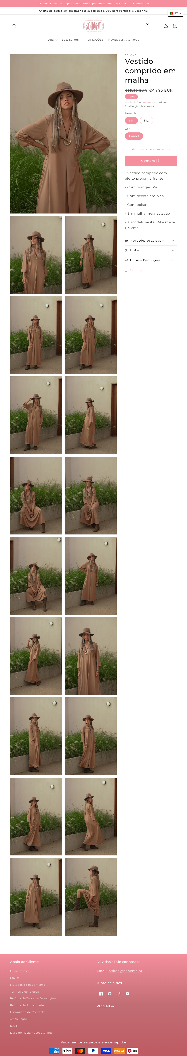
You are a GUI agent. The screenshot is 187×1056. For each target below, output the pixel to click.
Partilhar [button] (135, 270)
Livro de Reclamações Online (31, 1032)
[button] (14, 25)
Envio (146, 102)
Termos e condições (24, 991)
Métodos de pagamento (27, 984)
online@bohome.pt (125, 971)
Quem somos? (20, 971)
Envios (15, 977)
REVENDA (106, 1006)
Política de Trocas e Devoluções (33, 998)
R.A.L (14, 1026)
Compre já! (151, 160)
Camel (134, 136)
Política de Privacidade (27, 1005)
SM (131, 120)
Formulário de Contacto (27, 1012)
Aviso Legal (18, 1019)
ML (146, 120)
